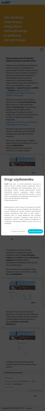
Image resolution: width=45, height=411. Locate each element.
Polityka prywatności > (11, 200)
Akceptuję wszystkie (35, 231)
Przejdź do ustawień (18, 231)
